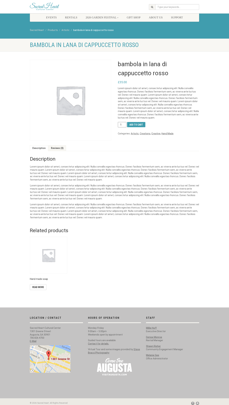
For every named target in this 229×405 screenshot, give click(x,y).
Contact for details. (98, 343)
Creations (145, 133)
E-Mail (33, 341)
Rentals (71, 17)
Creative (155, 133)
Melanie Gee (152, 355)
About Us (156, 17)
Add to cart (136, 124)
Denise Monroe (154, 337)
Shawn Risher (153, 346)
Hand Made (167, 133)
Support (177, 17)
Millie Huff (151, 328)
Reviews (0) (57, 148)
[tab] (39, 148)
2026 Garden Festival (101, 17)
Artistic (135, 133)
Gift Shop (133, 17)
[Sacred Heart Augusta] (56, 6)
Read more (38, 287)
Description (39, 148)
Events (51, 17)
